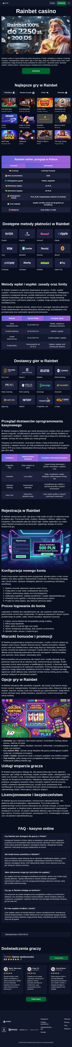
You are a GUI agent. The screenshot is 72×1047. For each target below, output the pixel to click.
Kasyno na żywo (26, 92)
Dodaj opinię (59, 958)
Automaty (60, 92)
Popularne (8, 92)
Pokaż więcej (36, 999)
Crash (43, 92)
